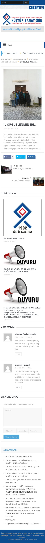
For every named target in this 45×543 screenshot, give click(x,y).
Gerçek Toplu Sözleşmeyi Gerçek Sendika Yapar (23, 524)
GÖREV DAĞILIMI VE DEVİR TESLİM (30, 53)
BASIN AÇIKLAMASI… (22, 168)
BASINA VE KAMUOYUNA (14, 238)
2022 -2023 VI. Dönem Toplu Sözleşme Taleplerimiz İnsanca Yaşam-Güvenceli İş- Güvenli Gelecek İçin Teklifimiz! (21, 501)
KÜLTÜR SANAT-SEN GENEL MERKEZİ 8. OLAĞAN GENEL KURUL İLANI (20, 270)
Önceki (19, 166)
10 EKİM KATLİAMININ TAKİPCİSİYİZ (19, 456)
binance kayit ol (22, 365)
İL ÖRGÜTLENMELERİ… (22, 180)
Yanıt (18, 354)
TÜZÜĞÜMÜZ (10, 520)
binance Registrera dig (25, 334)
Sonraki (25, 178)
